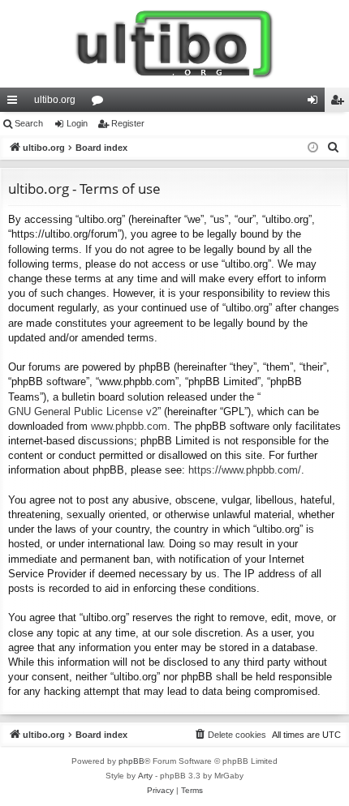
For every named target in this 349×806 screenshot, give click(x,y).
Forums (101, 103)
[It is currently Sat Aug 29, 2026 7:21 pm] (313, 148)
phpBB (131, 761)
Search (29, 123)
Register (127, 123)
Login (77, 123)
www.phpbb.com (129, 426)
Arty (145, 775)
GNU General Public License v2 (82, 411)
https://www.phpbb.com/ (244, 470)
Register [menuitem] (340, 103)
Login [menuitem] (316, 103)
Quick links (15, 103)
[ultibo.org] (174, 44)
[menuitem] (333, 147)
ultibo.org (54, 99)
